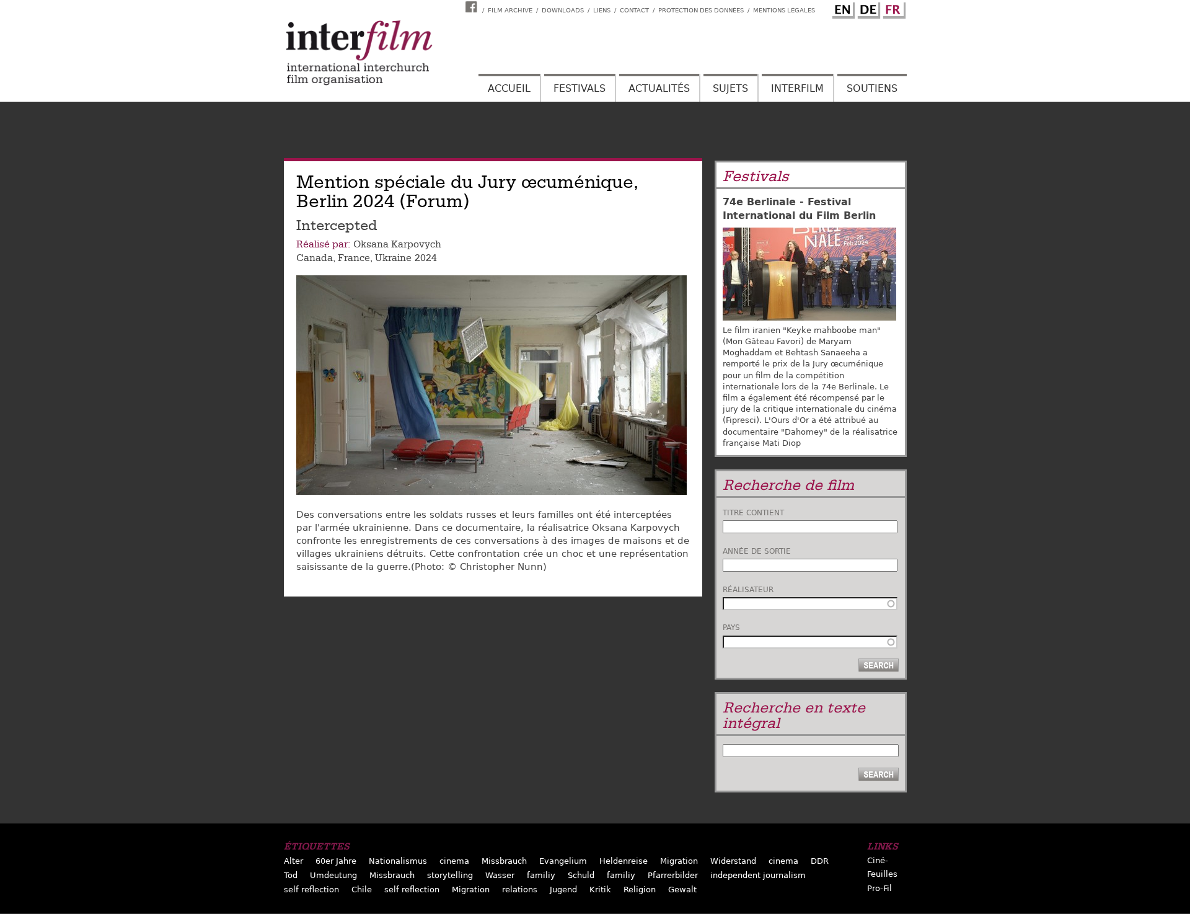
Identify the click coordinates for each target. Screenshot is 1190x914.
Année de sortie (757, 551)
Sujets (730, 88)
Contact (634, 10)
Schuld (581, 875)
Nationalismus (398, 861)
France (354, 258)
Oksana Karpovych (397, 244)
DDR (820, 861)
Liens (601, 10)
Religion (640, 889)
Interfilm (797, 88)
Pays (731, 627)
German (867, 8)
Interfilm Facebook (472, 6)
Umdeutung (333, 875)
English (842, 8)
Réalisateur (748, 589)
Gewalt (682, 889)
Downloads (563, 10)
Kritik (600, 889)
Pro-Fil (879, 888)
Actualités (659, 88)
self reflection (311, 889)
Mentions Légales (784, 10)
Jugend (563, 889)
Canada (314, 258)
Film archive (510, 10)
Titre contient (753, 512)
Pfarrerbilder (673, 875)
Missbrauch (504, 861)
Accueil (509, 88)
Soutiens (872, 88)
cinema (454, 861)
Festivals (579, 88)
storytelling (450, 875)
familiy (541, 875)
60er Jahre (335, 861)
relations (519, 889)
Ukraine (393, 258)
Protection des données (701, 10)
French (892, 8)
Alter (293, 861)
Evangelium (563, 861)
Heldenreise (623, 861)
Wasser (499, 875)
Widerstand (733, 861)
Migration (679, 861)
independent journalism (758, 875)
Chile (361, 889)
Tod (291, 875)
